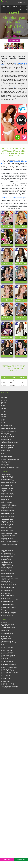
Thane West (3, 414)
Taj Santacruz (4, 639)
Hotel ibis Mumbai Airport (6, 496)
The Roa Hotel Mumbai (6, 675)
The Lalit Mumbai (4, 658)
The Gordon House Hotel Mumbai (8, 656)
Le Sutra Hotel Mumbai (6, 593)
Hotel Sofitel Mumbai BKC (6, 562)
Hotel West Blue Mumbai (6, 582)
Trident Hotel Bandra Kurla (7, 543)
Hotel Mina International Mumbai (8, 525)
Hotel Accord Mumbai (5, 461)
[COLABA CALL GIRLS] (21, 238)
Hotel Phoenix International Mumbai (9, 533)
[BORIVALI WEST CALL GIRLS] (7, 330)
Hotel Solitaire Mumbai (6, 564)
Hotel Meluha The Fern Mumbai (8, 522)
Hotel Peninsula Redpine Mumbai (8, 532)
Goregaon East (4, 397)
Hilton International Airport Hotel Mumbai (10, 458)
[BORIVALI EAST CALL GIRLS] (21, 330)
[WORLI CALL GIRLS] (7, 238)
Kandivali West (4, 399)
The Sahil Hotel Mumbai (6, 678)
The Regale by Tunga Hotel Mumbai (8, 670)
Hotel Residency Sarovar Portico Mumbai (9, 541)
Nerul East (3, 410)
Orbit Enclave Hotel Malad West (8, 604)
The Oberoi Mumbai (5, 663)
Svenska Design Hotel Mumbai (7, 635)
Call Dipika (7, 859)
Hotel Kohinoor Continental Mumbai (9, 505)
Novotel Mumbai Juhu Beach (7, 603)
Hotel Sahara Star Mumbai (6, 551)
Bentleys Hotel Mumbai (6, 430)
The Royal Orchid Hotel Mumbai (8, 677)
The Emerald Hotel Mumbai (7, 650)
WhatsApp (20, 2)
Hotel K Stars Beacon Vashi (6, 502)
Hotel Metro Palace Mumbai (7, 524)
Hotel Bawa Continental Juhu (7, 476)
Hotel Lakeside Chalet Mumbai (7, 511)
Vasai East (3, 419)
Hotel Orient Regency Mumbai (7, 529)
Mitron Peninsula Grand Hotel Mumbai (9, 599)
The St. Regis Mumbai (5, 681)
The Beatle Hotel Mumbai (6, 646)
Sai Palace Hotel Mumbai (6, 625)
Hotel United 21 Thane (6, 579)
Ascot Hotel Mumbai (5, 424)
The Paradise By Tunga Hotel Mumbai (9, 667)
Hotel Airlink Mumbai (5, 462)
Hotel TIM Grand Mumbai (6, 576)
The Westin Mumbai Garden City (8, 684)
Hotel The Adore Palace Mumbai (8, 573)
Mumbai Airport (4, 406)
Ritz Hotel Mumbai (5, 622)
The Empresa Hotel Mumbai (7, 652)
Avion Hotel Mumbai (5, 427)
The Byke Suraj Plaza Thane (7, 647)
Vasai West (3, 417)
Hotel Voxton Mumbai (5, 581)
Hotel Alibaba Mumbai (6, 474)
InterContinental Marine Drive (7, 587)
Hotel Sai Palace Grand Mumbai (8, 554)
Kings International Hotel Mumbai (8, 592)
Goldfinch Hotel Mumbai (6, 455)
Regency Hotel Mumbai (6, 617)
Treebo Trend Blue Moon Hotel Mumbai (9, 686)
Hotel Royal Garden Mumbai (7, 550)
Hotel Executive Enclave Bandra (7, 494)
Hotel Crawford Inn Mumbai (7, 488)
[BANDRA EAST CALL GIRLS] (7, 274)
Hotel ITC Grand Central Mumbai (8, 498)
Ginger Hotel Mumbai (5, 450)
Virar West (3, 420)
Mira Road (3, 405)
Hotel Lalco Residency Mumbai (7, 513)
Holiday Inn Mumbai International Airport (10, 459)
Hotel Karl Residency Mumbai (7, 504)
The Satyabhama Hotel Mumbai (8, 680)
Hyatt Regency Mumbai (6, 585)
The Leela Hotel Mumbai (6, 660)
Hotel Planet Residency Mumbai (8, 535)
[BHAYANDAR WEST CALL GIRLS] (7, 311)
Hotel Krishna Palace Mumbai (7, 510)
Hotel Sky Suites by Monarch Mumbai (9, 561)
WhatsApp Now (14, 40)
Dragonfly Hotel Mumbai (6, 439)
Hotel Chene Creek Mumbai (7, 485)
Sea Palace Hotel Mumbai (6, 628)
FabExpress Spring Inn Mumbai (8, 441)
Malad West (3, 402)
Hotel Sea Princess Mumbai (7, 556)
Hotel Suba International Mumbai (8, 565)
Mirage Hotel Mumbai (5, 598)
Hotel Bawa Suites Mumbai (7, 479)
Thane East (3, 416)
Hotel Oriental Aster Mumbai (7, 530)
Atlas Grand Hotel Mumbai (6, 425)
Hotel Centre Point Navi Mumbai (8, 484)
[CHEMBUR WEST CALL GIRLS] (7, 348)
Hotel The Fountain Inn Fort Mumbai (9, 575)
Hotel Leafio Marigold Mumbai (7, 518)
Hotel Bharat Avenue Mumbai (7, 480)
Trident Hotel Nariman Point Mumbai (9, 544)
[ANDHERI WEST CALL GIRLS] (21, 256)
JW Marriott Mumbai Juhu (6, 590)
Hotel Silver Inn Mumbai (6, 559)
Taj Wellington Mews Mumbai (7, 641)
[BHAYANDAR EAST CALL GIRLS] (21, 311)
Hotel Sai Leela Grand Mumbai (7, 553)
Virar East (3, 422)
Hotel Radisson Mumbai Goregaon (8, 536)
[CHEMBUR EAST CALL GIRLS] (21, 348)
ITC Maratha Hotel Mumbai (7, 589)
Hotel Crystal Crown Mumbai (7, 490)
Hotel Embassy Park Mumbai (7, 493)
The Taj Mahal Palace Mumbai (7, 683)
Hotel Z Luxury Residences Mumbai (8, 584)
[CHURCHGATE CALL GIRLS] (7, 219)
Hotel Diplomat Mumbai (6, 491)
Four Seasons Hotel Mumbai (7, 447)
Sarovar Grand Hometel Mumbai (8, 627)
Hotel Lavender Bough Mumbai (7, 516)
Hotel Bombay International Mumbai (9, 482)
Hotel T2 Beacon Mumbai (6, 570)
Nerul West (3, 408)
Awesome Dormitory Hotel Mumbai (8, 428)
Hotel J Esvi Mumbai (5, 499)
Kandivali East (4, 400)
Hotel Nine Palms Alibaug (6, 527)
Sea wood (3, 413)
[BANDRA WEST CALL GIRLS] (21, 274)
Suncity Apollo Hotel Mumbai (7, 633)
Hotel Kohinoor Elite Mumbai (7, 507)
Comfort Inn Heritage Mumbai (7, 434)
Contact (9, 6)
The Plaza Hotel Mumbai (6, 669)
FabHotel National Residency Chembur (9, 442)
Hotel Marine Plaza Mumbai (7, 521)
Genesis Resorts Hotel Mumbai (7, 448)
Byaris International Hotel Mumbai (8, 431)
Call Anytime (25, 3)
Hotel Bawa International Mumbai (8, 477)
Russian (15, 6)
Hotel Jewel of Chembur (6, 501)
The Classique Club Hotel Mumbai (8, 649)
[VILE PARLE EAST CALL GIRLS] (21, 293)
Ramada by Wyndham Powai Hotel (8, 612)
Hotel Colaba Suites (5, 487)
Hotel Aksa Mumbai (5, 464)
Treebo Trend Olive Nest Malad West (9, 687)
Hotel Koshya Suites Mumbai (7, 508)
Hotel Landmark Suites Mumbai (8, 515)
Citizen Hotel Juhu (5, 433)
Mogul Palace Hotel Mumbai (7, 601)
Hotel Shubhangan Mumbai (7, 558)
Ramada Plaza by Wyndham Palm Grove (9, 613)
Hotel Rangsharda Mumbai (7, 538)
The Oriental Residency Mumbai (8, 666)
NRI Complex (3, 411)
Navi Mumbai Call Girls (21, 9)
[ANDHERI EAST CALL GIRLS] (7, 256)
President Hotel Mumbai (6, 606)
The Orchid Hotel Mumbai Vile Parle (8, 664)
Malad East (3, 403)
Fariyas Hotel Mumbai (5, 444)
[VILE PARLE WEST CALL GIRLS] (7, 293)
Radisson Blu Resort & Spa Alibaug (8, 610)
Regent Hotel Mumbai (5, 465)
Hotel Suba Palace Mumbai (7, 567)
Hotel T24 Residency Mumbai (7, 572)
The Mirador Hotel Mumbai (7, 661)
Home (3, 6)
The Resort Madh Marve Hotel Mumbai (9, 672)
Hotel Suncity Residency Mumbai (8, 568)
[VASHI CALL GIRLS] (21, 219)
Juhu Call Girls (27, 8)
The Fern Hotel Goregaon (6, 653)
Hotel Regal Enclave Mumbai (7, 539)
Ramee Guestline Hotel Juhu (7, 615)
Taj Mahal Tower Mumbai (6, 638)
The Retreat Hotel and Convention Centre (10, 673)
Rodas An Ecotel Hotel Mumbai (7, 624)
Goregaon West (4, 396)
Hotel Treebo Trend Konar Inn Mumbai (9, 578)
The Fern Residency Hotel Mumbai (8, 655)
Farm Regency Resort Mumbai (7, 445)
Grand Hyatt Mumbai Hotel (7, 456)
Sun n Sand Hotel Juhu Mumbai (8, 632)
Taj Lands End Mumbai (6, 636)
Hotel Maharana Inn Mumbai (7, 519)
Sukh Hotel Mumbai (5, 630)
